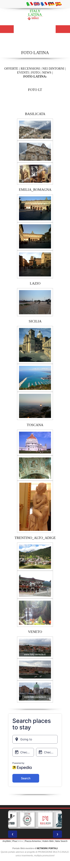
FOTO (35, 72)
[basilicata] (35, 129)
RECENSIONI (30, 68)
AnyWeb (7, 841)
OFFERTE (11, 68)
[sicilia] (35, 344)
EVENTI (23, 72)
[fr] (44, 4)
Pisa (14, 841)
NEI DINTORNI (53, 68)
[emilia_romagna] (35, 208)
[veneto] (35, 647)
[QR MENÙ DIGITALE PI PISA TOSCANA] (60, 819)
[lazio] (35, 302)
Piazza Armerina (33, 841)
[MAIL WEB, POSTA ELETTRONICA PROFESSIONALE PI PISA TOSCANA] (43, 819)
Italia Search (61, 841)
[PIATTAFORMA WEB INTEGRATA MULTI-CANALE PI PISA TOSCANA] (25, 819)
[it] (29, 4)
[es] (58, 4)
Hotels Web (48, 841)
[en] (36, 4)
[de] (51, 4)
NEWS (46, 72)
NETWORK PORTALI (47, 848)
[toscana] (35, 442)
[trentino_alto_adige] (35, 556)
